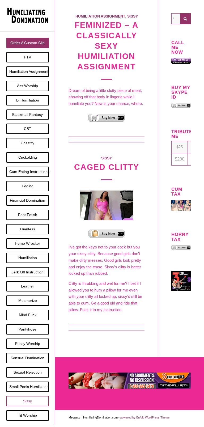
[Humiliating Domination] (28, 16)
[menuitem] (28, 43)
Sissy (132, 16)
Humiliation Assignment (100, 16)
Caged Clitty (106, 167)
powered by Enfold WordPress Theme (144, 417)
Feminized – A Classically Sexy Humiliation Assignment (107, 46)
